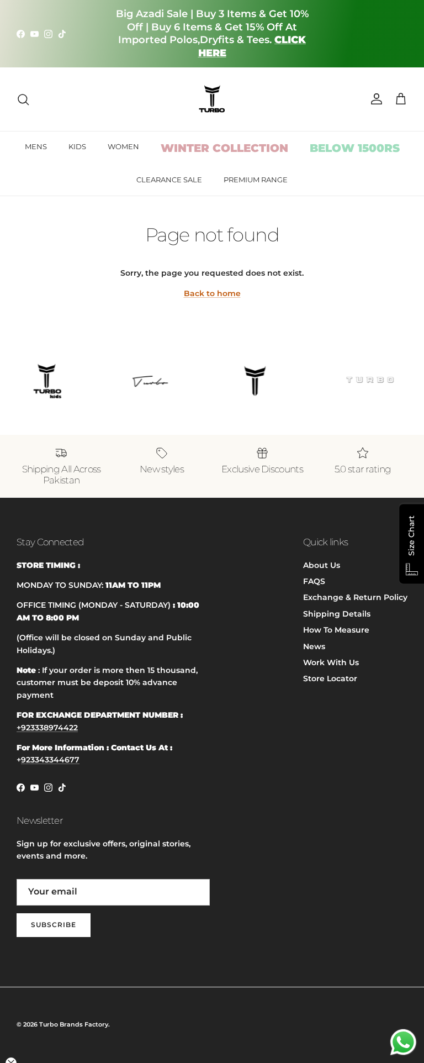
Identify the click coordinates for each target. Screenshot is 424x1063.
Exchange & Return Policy (355, 597)
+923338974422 (47, 728)
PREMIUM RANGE (256, 179)
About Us (321, 565)
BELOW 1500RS (355, 148)
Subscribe (53, 924)
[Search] (23, 99)
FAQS (314, 581)
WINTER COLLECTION (224, 148)
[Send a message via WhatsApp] (403, 1042)
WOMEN (123, 146)
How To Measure (336, 630)
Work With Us (331, 662)
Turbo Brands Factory (73, 1024)
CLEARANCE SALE (169, 179)
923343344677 (50, 760)
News (314, 646)
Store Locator (330, 678)
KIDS (77, 146)
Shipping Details (336, 614)
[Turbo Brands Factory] (212, 99)
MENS (36, 146)
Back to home (212, 293)
